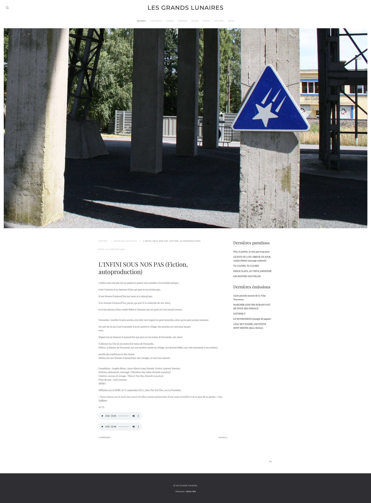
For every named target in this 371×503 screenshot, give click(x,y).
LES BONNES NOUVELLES (247, 276)
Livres (169, 21)
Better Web (191, 491)
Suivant (222, 437)
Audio (195, 21)
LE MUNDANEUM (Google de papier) (252, 318)
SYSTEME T (239, 313)
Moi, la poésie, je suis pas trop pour (251, 251)
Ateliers (219, 21)
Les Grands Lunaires (186, 7)
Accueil (141, 21)
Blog (231, 21)
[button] (7, 7)
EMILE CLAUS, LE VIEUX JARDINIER (252, 271)
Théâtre (182, 21)
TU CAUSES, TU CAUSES (246, 265)
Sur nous (156, 21)
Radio (206, 21)
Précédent (105, 437)
